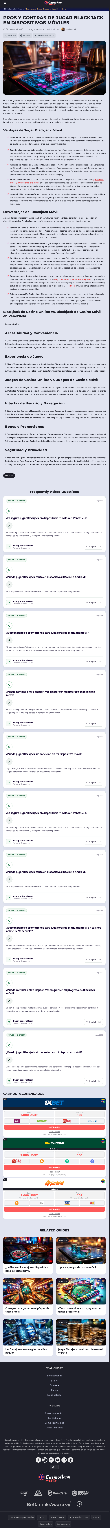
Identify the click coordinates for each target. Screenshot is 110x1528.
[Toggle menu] (5, 3)
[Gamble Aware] (49, 1504)
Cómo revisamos (54, 1427)
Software (54, 1385)
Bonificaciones (54, 1375)
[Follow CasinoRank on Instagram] (44, 1460)
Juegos (54, 1380)
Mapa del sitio (54, 1394)
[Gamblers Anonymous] (38, 1493)
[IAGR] (24, 1493)
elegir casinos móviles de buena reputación (73, 279)
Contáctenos (54, 1418)
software (71, 286)
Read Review (54, 1131)
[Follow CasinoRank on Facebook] (38, 1460)
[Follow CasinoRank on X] (51, 1460)
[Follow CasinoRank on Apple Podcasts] (70, 1460)
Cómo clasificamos (54, 1422)
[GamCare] (57, 1493)
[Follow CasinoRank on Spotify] (64, 1460)
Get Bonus (54, 1127)
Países (54, 1390)
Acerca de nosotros (54, 1413)
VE (53, 1467)
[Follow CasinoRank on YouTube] (57, 1460)
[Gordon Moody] (80, 1493)
